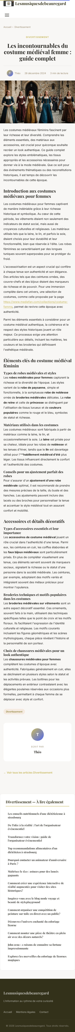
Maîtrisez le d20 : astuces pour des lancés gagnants (33, 873)
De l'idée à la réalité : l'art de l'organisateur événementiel (34, 827)
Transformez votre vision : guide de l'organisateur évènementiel (29, 838)
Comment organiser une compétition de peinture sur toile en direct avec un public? (34, 911)
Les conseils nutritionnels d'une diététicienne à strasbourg (36, 815)
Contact (43, 1011)
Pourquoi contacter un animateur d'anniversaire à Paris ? (37, 861)
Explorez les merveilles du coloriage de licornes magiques (37, 958)
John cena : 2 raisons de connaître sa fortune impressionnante (34, 946)
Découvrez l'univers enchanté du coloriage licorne (33, 923)
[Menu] (6, 15)
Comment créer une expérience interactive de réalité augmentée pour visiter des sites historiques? (36, 886)
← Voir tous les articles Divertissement (27, 772)
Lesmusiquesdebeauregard (40, 3)
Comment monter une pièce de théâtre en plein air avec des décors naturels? (37, 934)
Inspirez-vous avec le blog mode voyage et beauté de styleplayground (33, 900)
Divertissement (22, 27)
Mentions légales (25, 1011)
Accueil (7, 27)
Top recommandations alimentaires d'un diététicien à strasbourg (32, 850)
